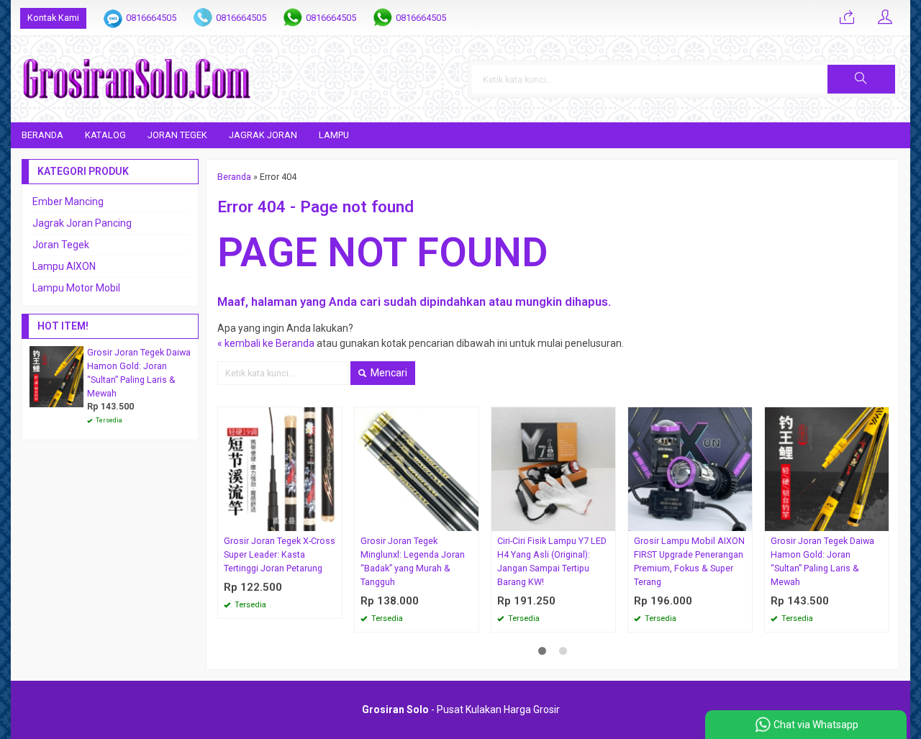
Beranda (42, 135)
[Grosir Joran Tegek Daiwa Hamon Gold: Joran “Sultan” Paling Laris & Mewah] (827, 468)
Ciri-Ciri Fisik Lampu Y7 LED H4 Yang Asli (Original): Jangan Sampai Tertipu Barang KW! (552, 561)
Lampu (334, 135)
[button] (861, 79)
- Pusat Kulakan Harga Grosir (461, 709)
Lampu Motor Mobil (76, 288)
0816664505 (151, 17)
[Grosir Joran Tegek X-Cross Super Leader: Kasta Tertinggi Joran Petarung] (280, 468)
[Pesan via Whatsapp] (847, 18)
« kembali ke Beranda (265, 343)
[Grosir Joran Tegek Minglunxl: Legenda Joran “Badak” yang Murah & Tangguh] (416, 468)
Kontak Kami (53, 17)
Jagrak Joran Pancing (82, 223)
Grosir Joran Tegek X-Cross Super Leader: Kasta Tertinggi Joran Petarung (279, 554)
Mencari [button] (387, 372)
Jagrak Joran (263, 135)
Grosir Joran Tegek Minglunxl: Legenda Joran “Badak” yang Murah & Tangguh (412, 561)
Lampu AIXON (64, 266)
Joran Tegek (177, 135)
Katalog (105, 135)
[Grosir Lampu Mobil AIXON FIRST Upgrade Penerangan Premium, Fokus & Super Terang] (690, 468)
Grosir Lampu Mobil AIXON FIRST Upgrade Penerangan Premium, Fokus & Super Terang (689, 561)
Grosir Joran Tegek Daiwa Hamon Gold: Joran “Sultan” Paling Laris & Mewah (822, 561)
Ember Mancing (68, 201)
